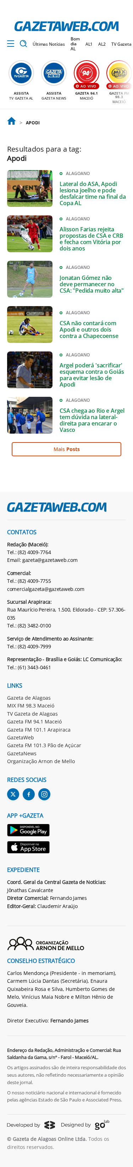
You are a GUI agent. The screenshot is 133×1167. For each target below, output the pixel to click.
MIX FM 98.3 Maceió (30, 705)
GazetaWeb (20, 737)
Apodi (32, 123)
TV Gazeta (121, 44)
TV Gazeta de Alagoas (32, 713)
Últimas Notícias (49, 44)
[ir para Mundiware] (31, 1125)
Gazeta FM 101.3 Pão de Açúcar (44, 745)
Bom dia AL (75, 43)
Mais (67, 449)
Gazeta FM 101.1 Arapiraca (39, 729)
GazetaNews (22, 753)
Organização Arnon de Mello (41, 761)
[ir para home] (66, 26)
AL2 (102, 44)
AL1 (89, 44)
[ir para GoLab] (85, 1125)
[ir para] (11, 123)
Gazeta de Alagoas (29, 697)
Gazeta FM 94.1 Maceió (34, 721)
